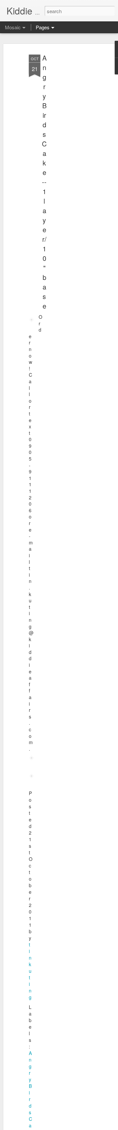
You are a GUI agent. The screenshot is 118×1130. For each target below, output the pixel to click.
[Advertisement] (65, 155)
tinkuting (30, 970)
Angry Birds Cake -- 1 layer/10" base (44, 182)
